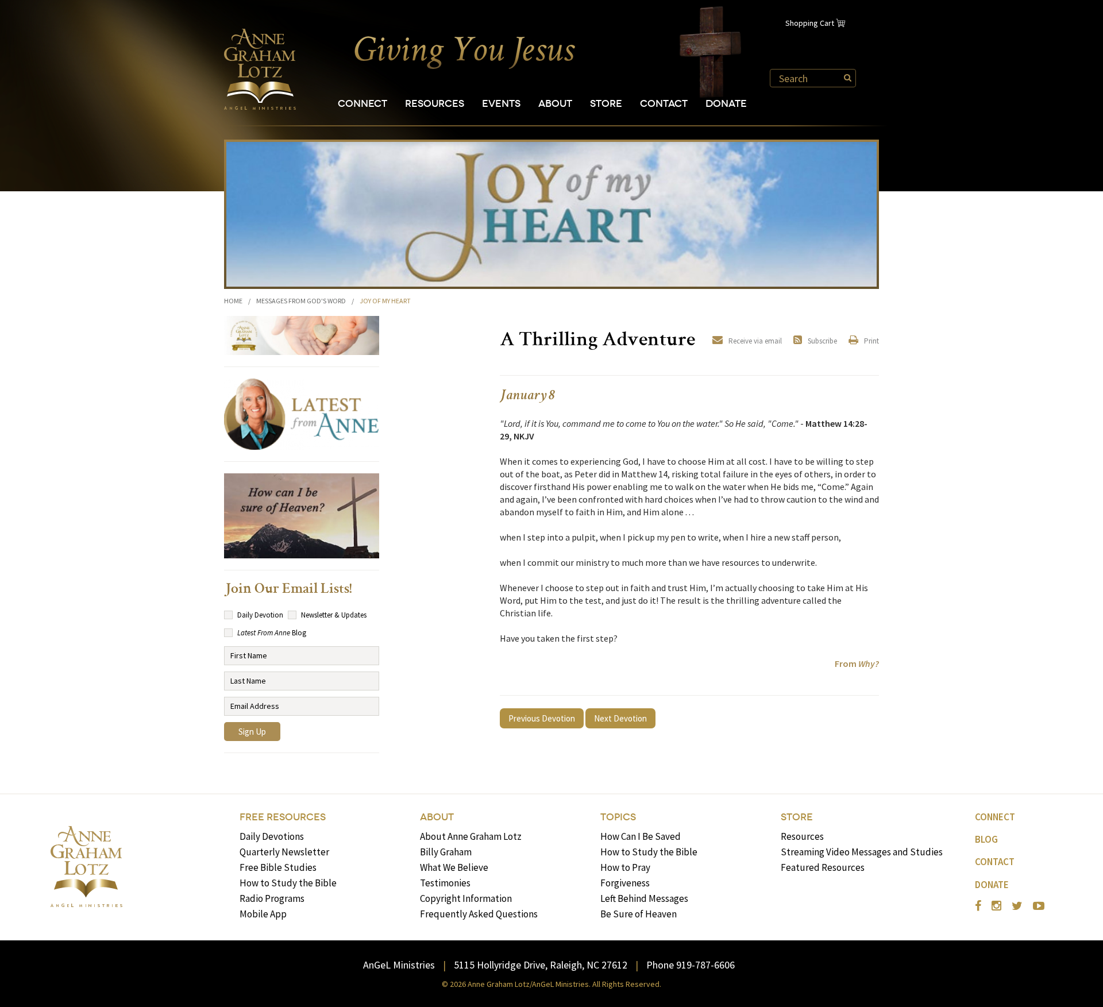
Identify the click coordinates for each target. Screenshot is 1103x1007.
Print (871, 341)
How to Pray (625, 867)
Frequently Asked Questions (479, 914)
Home (233, 300)
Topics (618, 817)
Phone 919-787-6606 (690, 964)
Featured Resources (823, 867)
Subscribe (822, 341)
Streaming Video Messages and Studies (862, 852)
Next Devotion (620, 718)
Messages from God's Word (301, 300)
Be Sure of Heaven (638, 914)
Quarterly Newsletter (284, 852)
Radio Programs (272, 898)
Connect (362, 104)
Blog (986, 839)
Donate (726, 104)
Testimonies (445, 883)
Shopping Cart (809, 23)
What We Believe (454, 867)
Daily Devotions (272, 836)
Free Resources (283, 817)
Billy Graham (446, 852)
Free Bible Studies (278, 867)
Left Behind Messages (644, 898)
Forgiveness (625, 883)
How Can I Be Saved (640, 836)
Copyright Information (466, 898)
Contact (664, 104)
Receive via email (755, 341)
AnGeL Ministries (399, 964)
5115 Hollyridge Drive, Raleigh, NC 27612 (540, 964)
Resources (434, 104)
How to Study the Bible (288, 883)
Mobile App (263, 914)
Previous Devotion (541, 718)
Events (501, 104)
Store (606, 104)
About (555, 104)
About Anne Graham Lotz (471, 836)
